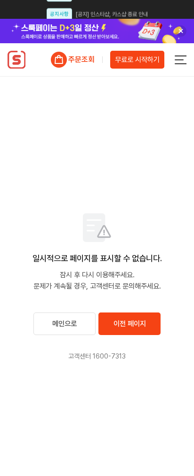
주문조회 (81, 59)
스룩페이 (16, 59)
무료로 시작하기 (137, 59)
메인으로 (64, 323)
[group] (97, 31)
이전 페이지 (129, 323)
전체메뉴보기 (180, 59)
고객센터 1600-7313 (97, 356)
